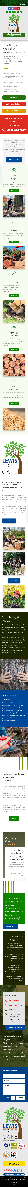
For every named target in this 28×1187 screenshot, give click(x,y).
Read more (10, 926)
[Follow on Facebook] (9, 8)
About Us (9, 521)
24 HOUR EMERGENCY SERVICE (14, 120)
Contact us (14, 159)
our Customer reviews (14, 36)
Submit (20, 1098)
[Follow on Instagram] (15, 8)
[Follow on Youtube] (18, 8)
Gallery (14, 581)
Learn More (14, 190)
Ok (14, 1184)
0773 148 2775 (15, 1005)
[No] (26, 1181)
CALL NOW (14, 125)
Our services (14, 97)
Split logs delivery (14, 104)
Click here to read (14, 34)
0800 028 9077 (14, 12)
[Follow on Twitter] (12, 8)
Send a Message (15, 1027)
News (14, 818)
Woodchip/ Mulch (14, 111)
